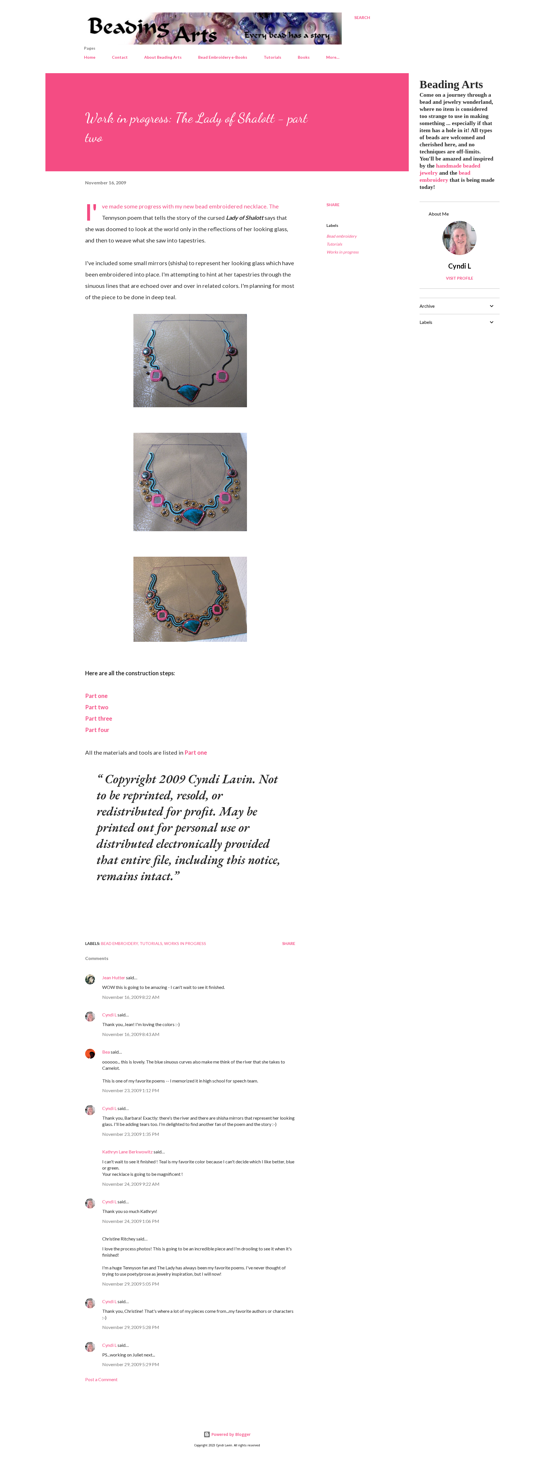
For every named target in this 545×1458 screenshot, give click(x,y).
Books (304, 57)
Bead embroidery (341, 236)
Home (89, 57)
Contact (120, 57)
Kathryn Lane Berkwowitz (127, 1151)
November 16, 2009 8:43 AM (131, 1034)
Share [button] (332, 204)
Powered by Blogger (230, 1434)
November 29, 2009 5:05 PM (130, 1283)
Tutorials (272, 57)
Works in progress (342, 252)
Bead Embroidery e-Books (222, 57)
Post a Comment (101, 1379)
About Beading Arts (163, 57)
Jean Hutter (113, 977)
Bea (106, 1051)
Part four (97, 729)
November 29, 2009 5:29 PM (130, 1364)
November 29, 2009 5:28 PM (130, 1327)
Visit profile (459, 278)
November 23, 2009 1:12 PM (130, 1090)
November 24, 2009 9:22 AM (131, 1184)
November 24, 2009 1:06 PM (130, 1221)
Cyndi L (109, 1014)
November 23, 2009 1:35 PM (130, 1134)
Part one (96, 695)
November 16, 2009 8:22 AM (131, 997)
